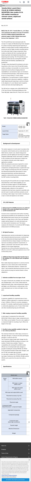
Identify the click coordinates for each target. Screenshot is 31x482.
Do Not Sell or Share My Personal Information (15, 479)
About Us (3, 445)
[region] (15, 470)
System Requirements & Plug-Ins (9, 457)
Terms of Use (4, 453)
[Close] (29, 460)
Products (3, 449)
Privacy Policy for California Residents (9, 475)
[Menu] (28, 2)
